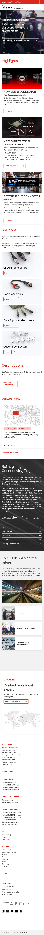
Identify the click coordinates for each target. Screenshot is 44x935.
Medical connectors (9, 762)
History (4, 854)
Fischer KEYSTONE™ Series (11, 813)
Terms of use (6, 883)
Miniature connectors (9, 752)
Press (4, 857)
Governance (6, 864)
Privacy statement (8, 886)
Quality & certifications (9, 852)
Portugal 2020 (7, 895)
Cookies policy (7, 889)
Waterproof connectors (10, 748)
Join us (4, 866)
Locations (5, 859)
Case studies (6, 839)
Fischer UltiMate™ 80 (9, 820)
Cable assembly (7, 800)
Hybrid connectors (8, 757)
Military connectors (8, 759)
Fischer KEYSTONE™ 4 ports (12, 815)
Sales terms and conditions (11, 892)
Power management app (10, 824)
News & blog (6, 835)
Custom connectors (8, 764)
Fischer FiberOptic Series (11, 790)
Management (6, 850)
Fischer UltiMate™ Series (10, 785)
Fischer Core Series (9, 782)
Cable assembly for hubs (10, 822)
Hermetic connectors (9, 750)
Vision (4, 861)
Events (4, 837)
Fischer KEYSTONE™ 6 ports (12, 817)
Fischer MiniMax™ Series (10, 787)
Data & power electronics (11, 802)
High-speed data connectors (12, 755)
